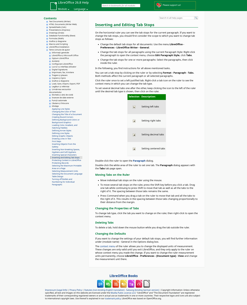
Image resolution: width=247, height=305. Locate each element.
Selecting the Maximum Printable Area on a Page (66, 167)
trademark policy (113, 298)
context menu (107, 246)
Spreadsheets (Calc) (57, 27)
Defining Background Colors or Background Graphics (66, 121)
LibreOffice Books (123, 275)
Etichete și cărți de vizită (62, 94)
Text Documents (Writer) (60, 21)
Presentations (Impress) (59, 30)
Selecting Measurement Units (65, 171)
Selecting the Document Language (67, 173)
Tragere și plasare (59, 75)
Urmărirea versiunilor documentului (60, 90)
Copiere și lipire (59, 78)
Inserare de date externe (62, 97)
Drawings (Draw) (56, 32)
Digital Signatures (60, 69)
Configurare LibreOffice (62, 64)
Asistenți (55, 61)
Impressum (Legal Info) (56, 290)
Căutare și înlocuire (60, 103)
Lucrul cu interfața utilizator (64, 66)
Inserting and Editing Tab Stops (66, 157)
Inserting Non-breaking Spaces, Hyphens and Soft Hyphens (66, 150)
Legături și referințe (60, 86)
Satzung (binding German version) (142, 290)
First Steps (56, 141)
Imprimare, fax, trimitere (63, 72)
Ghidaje (55, 106)
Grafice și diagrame (57, 41)
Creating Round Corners (62, 117)
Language (80, 9)
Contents (50, 18)
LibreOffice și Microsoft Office (65, 55)
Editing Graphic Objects (62, 136)
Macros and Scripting (58, 44)
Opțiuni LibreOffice (60, 58)
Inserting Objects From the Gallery (64, 145)
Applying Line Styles (61, 109)
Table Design (57, 176)
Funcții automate (59, 100)
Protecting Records (60, 163)
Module (62, 9)
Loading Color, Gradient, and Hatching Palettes (64, 126)
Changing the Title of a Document (67, 114)
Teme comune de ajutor (59, 49)
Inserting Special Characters (64, 154)
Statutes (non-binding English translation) (104, 290)
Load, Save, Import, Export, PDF (66, 83)
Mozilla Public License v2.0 (123, 292)
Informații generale (60, 52)
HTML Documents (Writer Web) (63, 24)
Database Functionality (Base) (62, 35)
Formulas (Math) (56, 38)
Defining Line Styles (60, 133)
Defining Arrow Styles (61, 130)
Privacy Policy (75, 290)
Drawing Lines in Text (61, 138)
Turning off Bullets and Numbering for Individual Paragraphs (63, 182)
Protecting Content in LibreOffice (66, 160)
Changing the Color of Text (64, 111)
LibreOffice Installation (59, 47)
